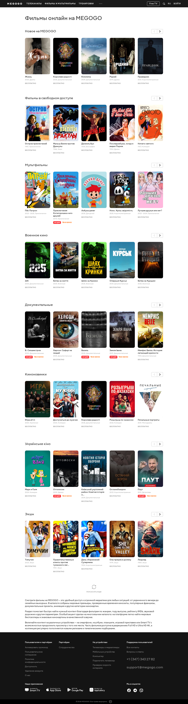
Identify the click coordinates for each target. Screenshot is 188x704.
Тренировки (86, 3)
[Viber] (141, 690)
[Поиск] (164, 4)
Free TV (153, 3)
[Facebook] (129, 690)
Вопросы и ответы (135, 652)
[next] (160, 31)
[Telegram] (135, 690)
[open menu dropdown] (100, 3)
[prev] (154, 31)
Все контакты (133, 647)
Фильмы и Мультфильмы (60, 3)
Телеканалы (34, 3)
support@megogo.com (145, 667)
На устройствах (100, 642)
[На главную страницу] (14, 3)
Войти (177, 3)
